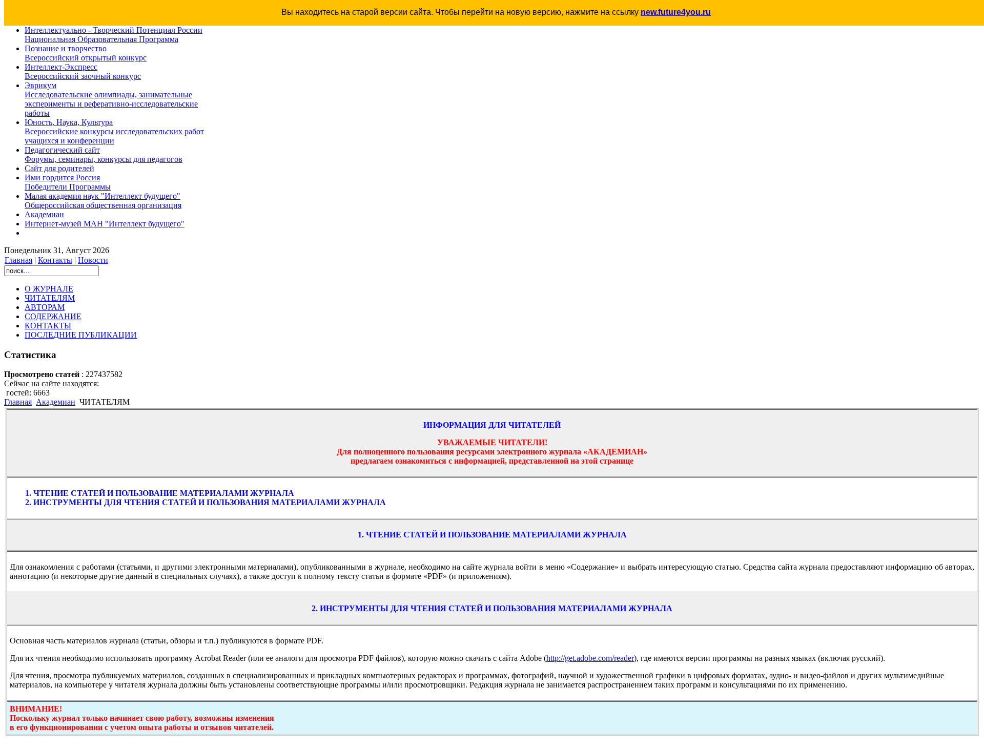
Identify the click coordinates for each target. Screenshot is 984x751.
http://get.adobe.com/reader (590, 658)
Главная (18, 260)
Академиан (55, 402)
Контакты (55, 260)
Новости (93, 260)
